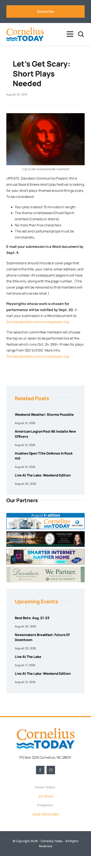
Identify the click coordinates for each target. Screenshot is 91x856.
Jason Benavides (45, 814)
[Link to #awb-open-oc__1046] (81, 34)
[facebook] (40, 770)
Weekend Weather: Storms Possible (44, 414)
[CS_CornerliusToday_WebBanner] (45, 533)
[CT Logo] (25, 29)
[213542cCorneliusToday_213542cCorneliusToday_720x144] (45, 550)
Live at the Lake (28, 656)
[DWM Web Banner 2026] (45, 568)
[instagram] (51, 770)
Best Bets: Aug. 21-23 (32, 618)
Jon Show (45, 796)
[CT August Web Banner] (45, 514)
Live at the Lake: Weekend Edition (43, 475)
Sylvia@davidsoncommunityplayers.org (37, 321)
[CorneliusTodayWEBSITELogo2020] (45, 729)
